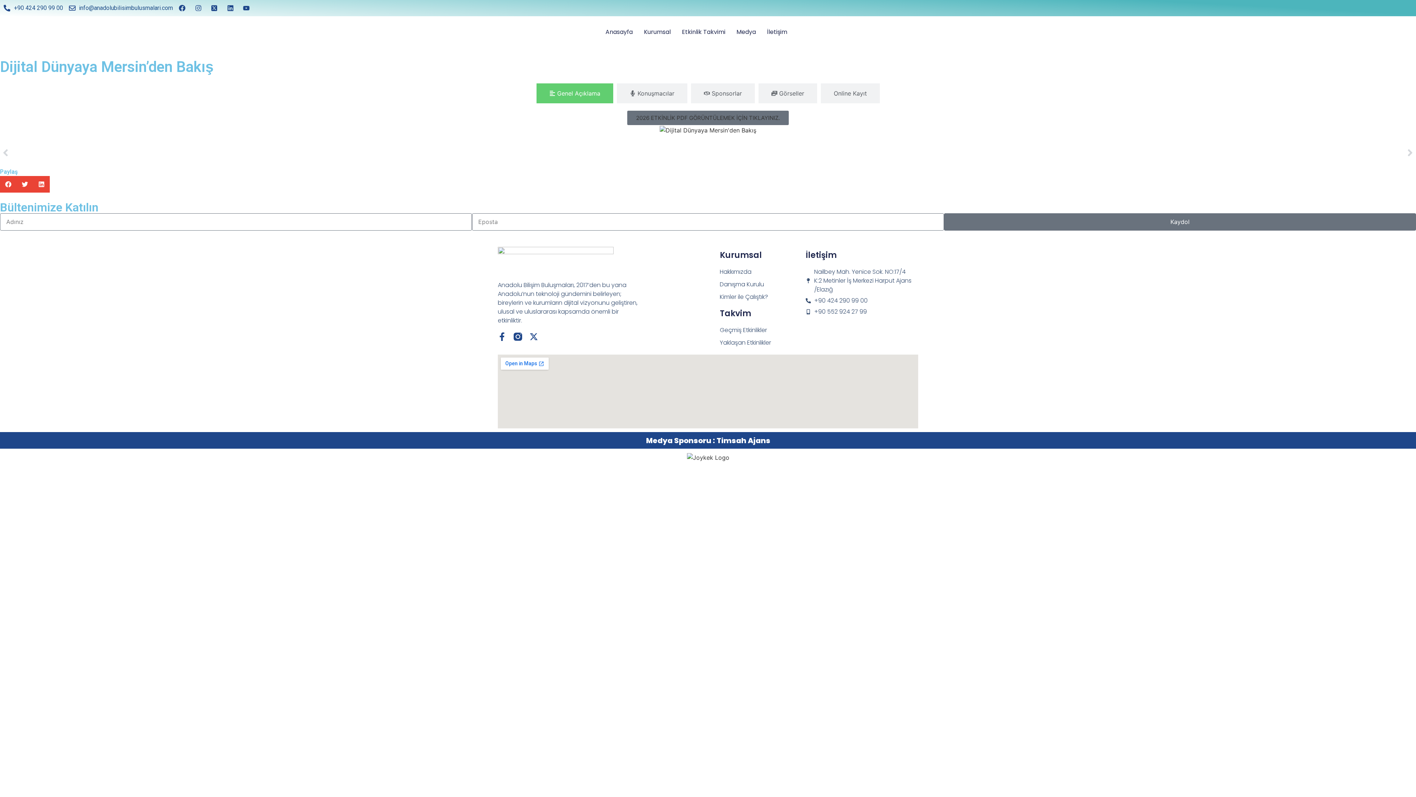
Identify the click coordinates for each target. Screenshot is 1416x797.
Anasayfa (619, 32)
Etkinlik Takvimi (703, 32)
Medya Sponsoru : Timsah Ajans (708, 440)
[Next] (1062, 152)
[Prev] (354, 152)
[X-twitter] (534, 336)
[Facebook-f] (502, 336)
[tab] (575, 93)
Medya (746, 32)
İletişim (777, 32)
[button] (708, 118)
